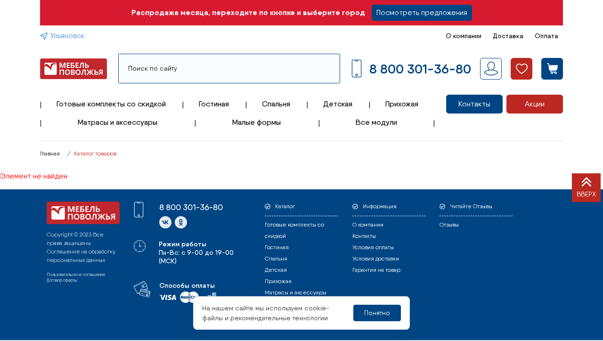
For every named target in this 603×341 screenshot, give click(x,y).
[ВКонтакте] (165, 222)
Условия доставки (375, 258)
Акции (535, 103)
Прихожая (401, 103)
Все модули (376, 122)
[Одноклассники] (181, 222)
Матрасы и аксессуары (117, 122)
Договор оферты (62, 280)
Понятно (377, 313)
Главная (50, 153)
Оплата (546, 36)
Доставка (508, 36)
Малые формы (256, 122)
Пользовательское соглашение (76, 274)
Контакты (474, 103)
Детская (337, 103)
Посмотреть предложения (421, 12)
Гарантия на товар (376, 270)
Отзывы (449, 224)
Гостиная (214, 103)
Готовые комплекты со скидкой (111, 103)
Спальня (276, 103)
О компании (463, 36)
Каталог (285, 206)
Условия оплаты (373, 247)
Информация (380, 206)
